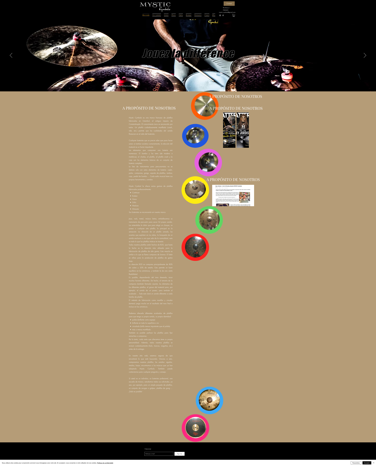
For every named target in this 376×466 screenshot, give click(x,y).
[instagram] (220, 15)
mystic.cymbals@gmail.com (227, 12)
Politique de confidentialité (105, 463)
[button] (233, 15)
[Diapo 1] (185, 86)
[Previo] (11, 55)
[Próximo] (365, 55)
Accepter (367, 463)
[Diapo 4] (190, 86)
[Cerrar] (373, 462)
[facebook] (223, 15)
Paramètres (356, 463)
